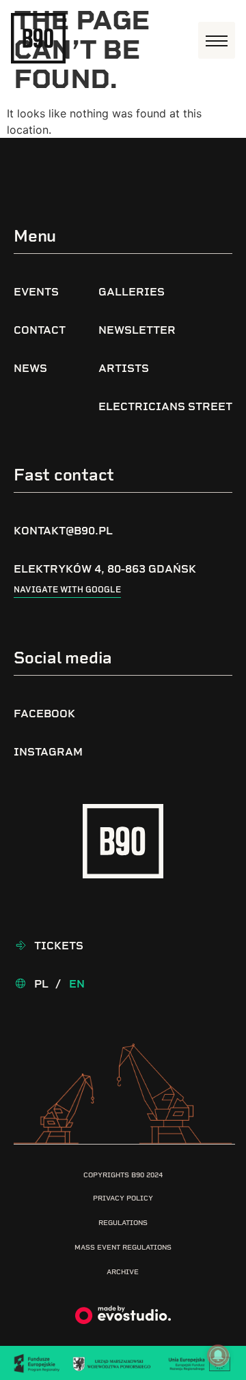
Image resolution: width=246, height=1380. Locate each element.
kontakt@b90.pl (63, 530)
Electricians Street (165, 406)
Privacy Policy (123, 1198)
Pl (41, 983)
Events (36, 291)
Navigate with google (67, 589)
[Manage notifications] (218, 1355)
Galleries (131, 291)
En (77, 983)
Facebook (44, 713)
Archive (123, 1272)
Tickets (58, 945)
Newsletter (137, 330)
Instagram (48, 751)
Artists (123, 368)
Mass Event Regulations (123, 1247)
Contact (40, 330)
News (30, 368)
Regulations (123, 1222)
